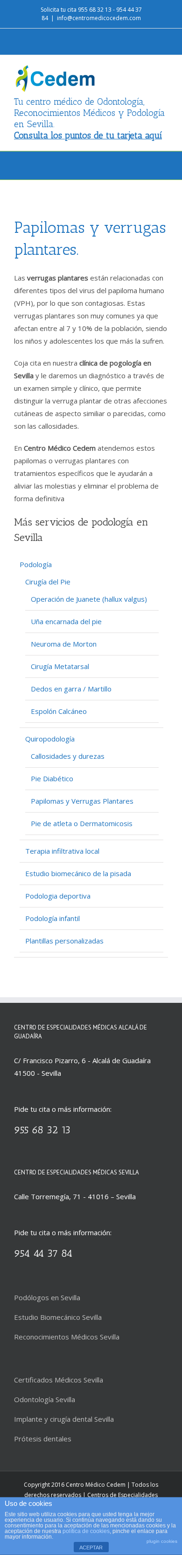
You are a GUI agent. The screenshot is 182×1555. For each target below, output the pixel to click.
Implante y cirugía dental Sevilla (64, 1419)
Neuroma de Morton (64, 643)
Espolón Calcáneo (59, 711)
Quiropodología (50, 738)
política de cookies (86, 1531)
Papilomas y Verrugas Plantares (82, 801)
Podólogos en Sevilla (47, 1297)
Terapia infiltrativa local (62, 851)
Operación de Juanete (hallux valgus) (89, 599)
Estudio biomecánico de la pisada (78, 873)
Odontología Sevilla (44, 1399)
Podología (36, 564)
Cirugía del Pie (47, 581)
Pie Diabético (52, 778)
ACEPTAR (91, 1547)
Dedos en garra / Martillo (71, 688)
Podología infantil (52, 918)
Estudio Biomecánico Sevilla (58, 1317)
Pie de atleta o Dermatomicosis (82, 823)
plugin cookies (162, 1541)
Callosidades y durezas (68, 756)
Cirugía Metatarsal (60, 666)
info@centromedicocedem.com (99, 18)
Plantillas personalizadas (64, 940)
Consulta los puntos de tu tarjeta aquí (88, 135)
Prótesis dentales (42, 1438)
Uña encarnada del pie (66, 621)
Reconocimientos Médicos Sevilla (66, 1336)
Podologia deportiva (58, 895)
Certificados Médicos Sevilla (58, 1379)
